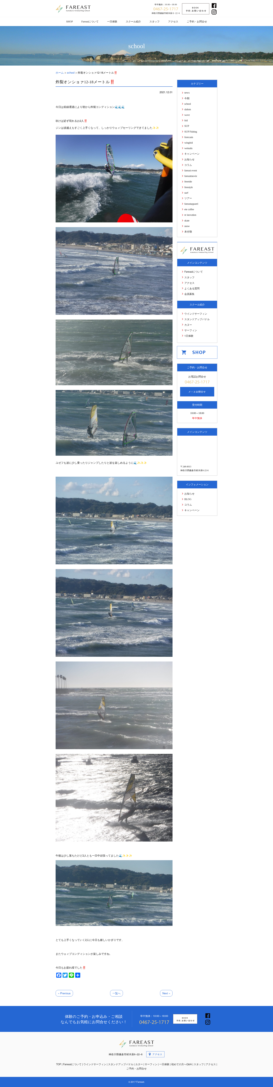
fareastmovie (190, 176)
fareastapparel (191, 203)
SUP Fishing (190, 131)
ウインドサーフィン (195, 313)
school (187, 104)
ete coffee (189, 209)
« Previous (64, 993)
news (187, 92)
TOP (58, 1064)
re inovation (190, 215)
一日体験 (112, 21)
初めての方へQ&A (181, 1064)
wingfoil (188, 142)
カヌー (188, 324)
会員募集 (189, 294)
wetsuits (188, 148)
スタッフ (154, 21)
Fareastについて (90, 21)
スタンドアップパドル (197, 319)
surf (186, 192)
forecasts (188, 137)
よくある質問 (192, 288)
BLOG (187, 499)
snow (187, 226)
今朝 (186, 98)
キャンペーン (192, 153)
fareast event (190, 170)
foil (186, 120)
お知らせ (189, 159)
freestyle (188, 187)
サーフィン (190, 330)
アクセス (173, 21)
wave (187, 115)
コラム (188, 165)
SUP (186, 126)
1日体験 (188, 336)
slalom (187, 109)
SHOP (69, 21)
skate (186, 220)
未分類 (188, 231)
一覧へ (116, 993)
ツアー (188, 198)
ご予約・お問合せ (197, 21)
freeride (188, 181)
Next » (166, 993)
